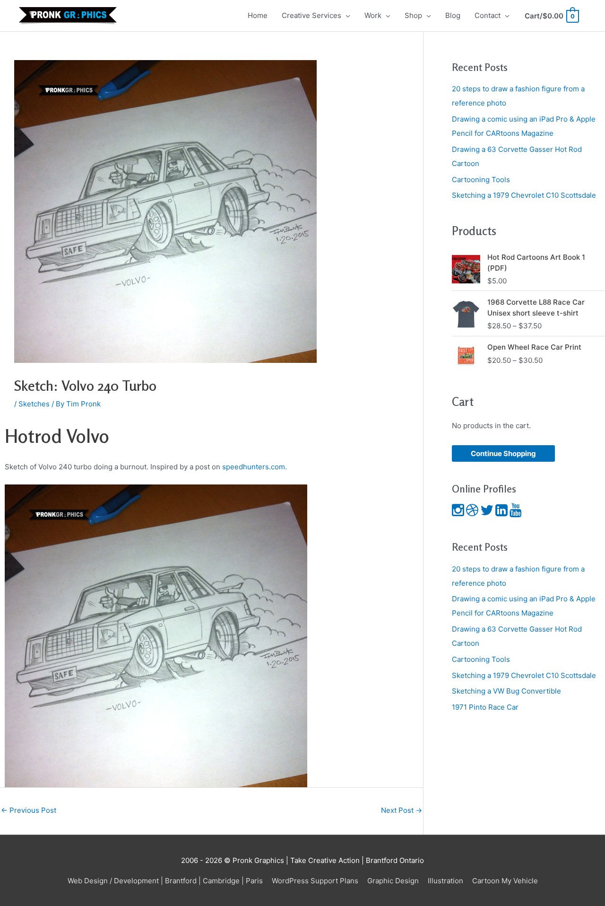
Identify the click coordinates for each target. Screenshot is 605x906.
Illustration (445, 880)
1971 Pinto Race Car (485, 707)
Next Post (401, 810)
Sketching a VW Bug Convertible (506, 690)
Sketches (34, 403)
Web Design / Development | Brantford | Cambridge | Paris (165, 880)
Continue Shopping (503, 453)
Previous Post (28, 810)
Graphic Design (393, 880)
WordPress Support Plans (315, 880)
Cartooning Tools (481, 179)
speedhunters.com (253, 466)
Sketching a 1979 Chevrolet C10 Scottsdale (524, 195)
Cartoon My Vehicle (505, 880)
